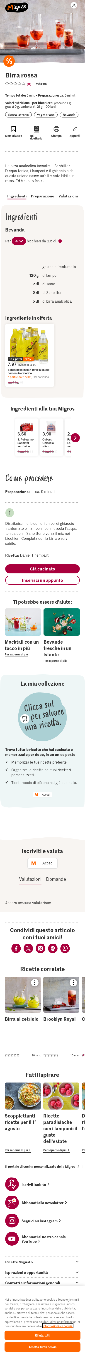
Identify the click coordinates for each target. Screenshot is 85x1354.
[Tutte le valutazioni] (15, 83)
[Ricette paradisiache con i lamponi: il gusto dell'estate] (61, 1118)
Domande (56, 879)
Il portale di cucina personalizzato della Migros (40, 1166)
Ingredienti (17, 195)
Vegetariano (46, 114)
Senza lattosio (18, 114)
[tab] (42, 1262)
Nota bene (60, 241)
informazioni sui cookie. (58, 1326)
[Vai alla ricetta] (23, 1018)
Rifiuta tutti (42, 1335)
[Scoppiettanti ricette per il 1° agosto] (23, 1118)
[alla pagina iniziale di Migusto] (17, 5)
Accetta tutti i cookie (43, 1347)
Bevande (69, 114)
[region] (42, 1320)
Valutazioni (68, 195)
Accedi (46, 794)
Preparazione (42, 195)
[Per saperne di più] (23, 647)
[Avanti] (75, 437)
